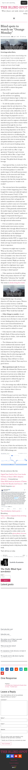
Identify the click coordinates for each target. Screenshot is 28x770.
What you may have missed (8, 646)
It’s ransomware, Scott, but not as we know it (13, 651)
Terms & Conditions (14, 763)
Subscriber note (5, 634)
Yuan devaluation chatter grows (10, 511)
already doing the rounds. (17, 283)
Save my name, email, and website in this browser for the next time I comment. (12, 737)
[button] (14, 18)
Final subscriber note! (7, 629)
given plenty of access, (19, 533)
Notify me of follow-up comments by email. (14, 740)
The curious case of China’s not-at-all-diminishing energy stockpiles (11, 640)
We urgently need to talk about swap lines (12, 656)
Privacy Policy (14, 760)
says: (13, 486)
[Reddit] (20, 756)
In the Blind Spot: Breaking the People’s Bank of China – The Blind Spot (15, 686)
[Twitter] (8, 756)
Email (2, 574)
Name (3, 717)
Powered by (14, 765)
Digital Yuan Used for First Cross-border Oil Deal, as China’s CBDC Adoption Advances (13, 476)
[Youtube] (16, 756)
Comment (4, 699)
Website (3, 729)
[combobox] (10, 3)
